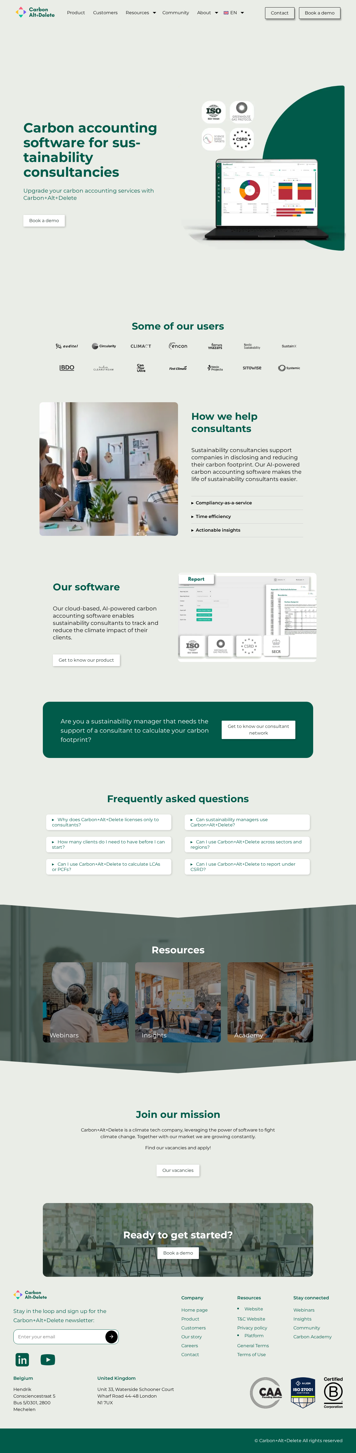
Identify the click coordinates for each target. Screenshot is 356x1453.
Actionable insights (218, 530)
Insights (302, 1319)
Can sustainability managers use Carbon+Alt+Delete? (229, 822)
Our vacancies (178, 1170)
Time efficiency (213, 516)
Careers (189, 1345)
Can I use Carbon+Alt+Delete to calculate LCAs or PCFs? (106, 867)
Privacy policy (252, 1328)
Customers (105, 12)
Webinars (304, 1310)
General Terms (253, 1345)
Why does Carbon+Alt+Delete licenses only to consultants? (105, 822)
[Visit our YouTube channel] (48, 1367)
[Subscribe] (111, 1337)
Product (76, 12)
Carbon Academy (312, 1336)
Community (175, 12)
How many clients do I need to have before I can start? (108, 844)
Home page (194, 1310)
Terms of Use (251, 1354)
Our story (191, 1336)
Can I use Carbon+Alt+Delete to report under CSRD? (243, 867)
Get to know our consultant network (258, 730)
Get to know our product (86, 660)
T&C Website (251, 1319)
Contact (280, 13)
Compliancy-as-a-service (224, 502)
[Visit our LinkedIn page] (22, 1367)
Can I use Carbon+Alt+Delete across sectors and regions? (246, 844)
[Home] (39, 13)
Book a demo (320, 13)
